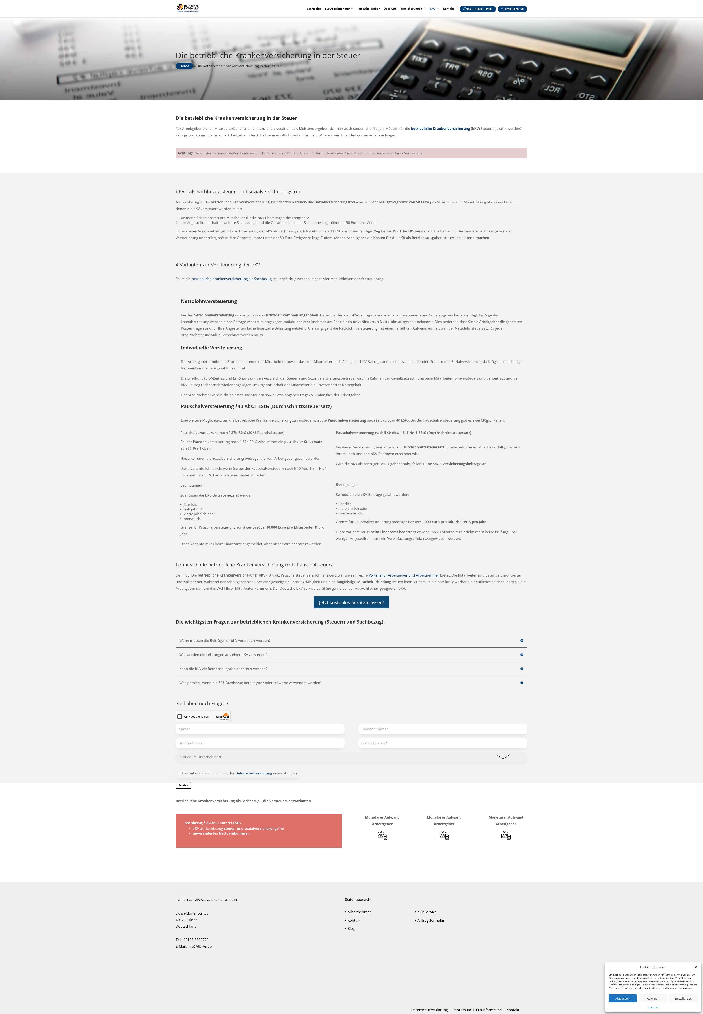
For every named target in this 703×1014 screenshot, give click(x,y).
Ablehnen (653, 998)
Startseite (314, 8)
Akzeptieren (622, 998)
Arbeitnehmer (359, 912)
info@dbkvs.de (200, 946)
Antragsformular (431, 920)
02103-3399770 (514, 9)
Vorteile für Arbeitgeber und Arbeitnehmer (404, 575)
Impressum (653, 1007)
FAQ (432, 8)
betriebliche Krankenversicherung (440, 128)
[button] (696, 967)
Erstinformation (489, 1009)
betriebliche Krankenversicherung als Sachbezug (232, 278)
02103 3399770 (196, 939)
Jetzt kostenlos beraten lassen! (351, 602)
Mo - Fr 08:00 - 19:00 (479, 9)
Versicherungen (411, 8)
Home (184, 66)
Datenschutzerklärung (253, 773)
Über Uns (390, 8)
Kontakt (448, 8)
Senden (183, 785)
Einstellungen (683, 998)
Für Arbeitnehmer (337, 8)
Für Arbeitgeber (369, 8)
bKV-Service (427, 912)
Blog (351, 928)
